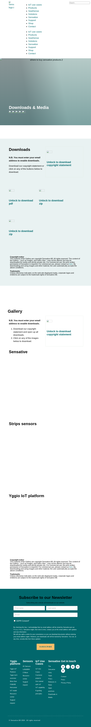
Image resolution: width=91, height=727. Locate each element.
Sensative (33, 17)
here (71, 264)
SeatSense (33, 11)
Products (32, 8)
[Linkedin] (73, 667)
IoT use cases (35, 5)
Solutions (32, 14)
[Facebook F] (63, 667)
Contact (32, 26)
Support (32, 20)
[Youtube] (78, 667)
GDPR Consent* (22, 621)
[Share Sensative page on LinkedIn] (20, 112)
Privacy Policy (18, 629)
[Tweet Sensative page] (10, 112)
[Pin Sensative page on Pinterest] (17, 112)
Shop (30, 23)
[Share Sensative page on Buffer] (24, 112)
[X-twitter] (68, 667)
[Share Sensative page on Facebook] (14, 112)
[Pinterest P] (63, 671)
